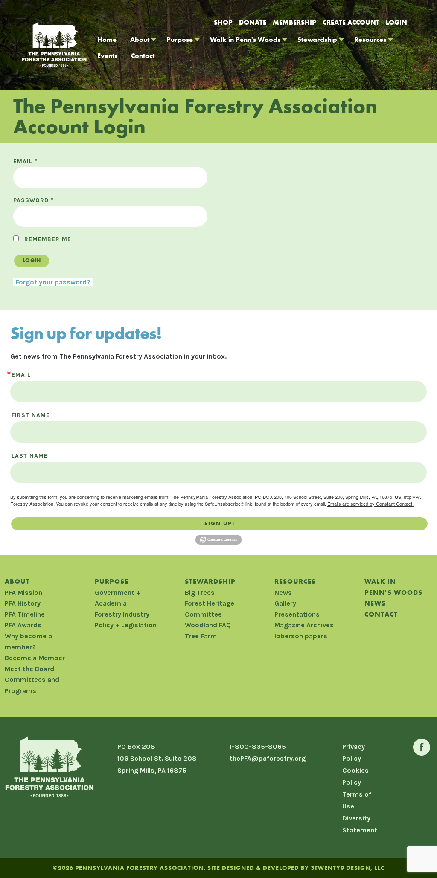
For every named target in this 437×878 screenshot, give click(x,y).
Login (396, 22)
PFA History (23, 603)
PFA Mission (23, 592)
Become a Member (35, 658)
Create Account (351, 22)
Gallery (285, 603)
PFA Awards (23, 625)
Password (33, 200)
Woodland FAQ (208, 625)
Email (25, 161)
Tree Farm (201, 636)
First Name (31, 415)
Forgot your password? (53, 282)
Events (107, 55)
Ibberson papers (300, 636)
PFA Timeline (25, 614)
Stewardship (317, 39)
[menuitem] (106, 40)
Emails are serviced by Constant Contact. (370, 503)
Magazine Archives (304, 625)
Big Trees (200, 592)
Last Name (30, 456)
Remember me (47, 239)
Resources (370, 39)
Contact (142, 55)
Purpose (179, 39)
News (283, 592)
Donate (252, 22)
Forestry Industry (122, 614)
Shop (223, 22)
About (139, 39)
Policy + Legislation (126, 625)
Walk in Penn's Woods (245, 39)
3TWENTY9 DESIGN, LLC (348, 868)
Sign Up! (219, 523)
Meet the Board (29, 669)
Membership (294, 22)
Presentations (297, 614)
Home (107, 39)
